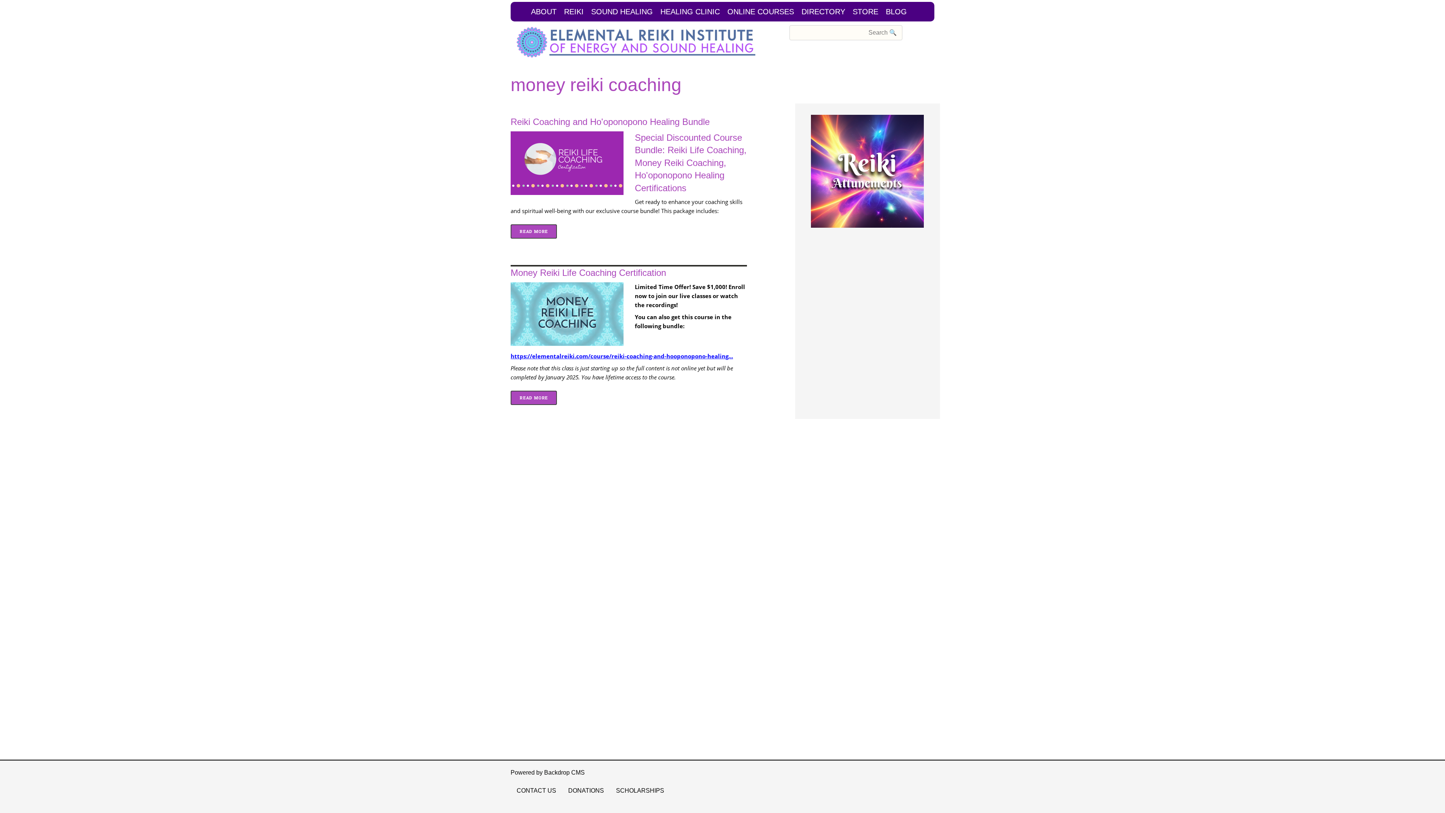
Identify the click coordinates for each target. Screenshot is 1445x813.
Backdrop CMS (564, 772)
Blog (896, 12)
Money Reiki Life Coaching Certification (588, 273)
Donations (586, 790)
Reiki (574, 12)
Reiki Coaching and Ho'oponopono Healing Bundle (610, 122)
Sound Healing (622, 12)
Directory (823, 12)
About (544, 12)
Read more (538, 231)
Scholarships (640, 790)
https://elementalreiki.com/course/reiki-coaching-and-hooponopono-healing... (622, 356)
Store (865, 12)
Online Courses (760, 12)
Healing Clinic (690, 12)
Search (779, 32)
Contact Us (536, 790)
